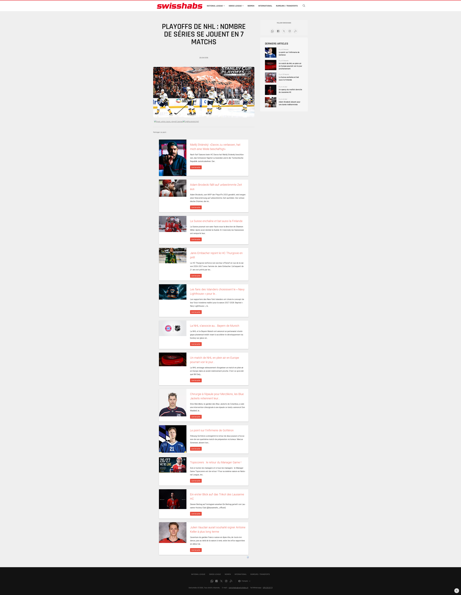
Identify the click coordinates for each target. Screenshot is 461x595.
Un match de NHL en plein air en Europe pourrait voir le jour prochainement (290, 66)
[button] (304, 5)
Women (251, 5)
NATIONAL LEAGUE (198, 574)
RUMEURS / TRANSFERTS (260, 574)
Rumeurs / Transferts (287, 5)
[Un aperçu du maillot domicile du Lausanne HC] (270, 90)
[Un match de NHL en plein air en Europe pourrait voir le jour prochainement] (270, 65)
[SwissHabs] (180, 6)
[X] (284, 31)
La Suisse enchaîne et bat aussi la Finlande (289, 78)
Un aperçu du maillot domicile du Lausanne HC (290, 91)
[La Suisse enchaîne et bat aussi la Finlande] (270, 77)
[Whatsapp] (272, 31)
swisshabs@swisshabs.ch (238, 587)
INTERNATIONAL (241, 574)
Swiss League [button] (235, 5)
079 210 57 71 (268, 587)
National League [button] (215, 5)
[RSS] (295, 31)
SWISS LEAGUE (215, 574)
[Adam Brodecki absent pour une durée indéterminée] (270, 102)
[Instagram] (289, 31)
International (265, 5)
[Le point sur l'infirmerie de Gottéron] (270, 52)
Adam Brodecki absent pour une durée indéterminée (289, 103)
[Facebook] (278, 31)
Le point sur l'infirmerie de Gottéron (289, 53)
